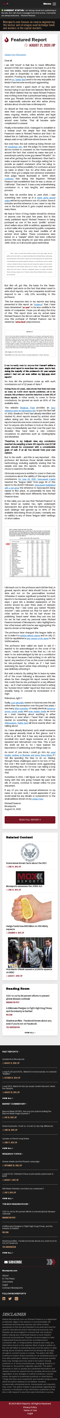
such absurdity (17, 703)
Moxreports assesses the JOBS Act (24, 886)
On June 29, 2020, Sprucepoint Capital (36, 479)
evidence (38, 304)
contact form (37, 799)
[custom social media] (16, 1299)
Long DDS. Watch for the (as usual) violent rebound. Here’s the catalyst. (28, 1087)
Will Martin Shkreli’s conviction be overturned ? (23, 1189)
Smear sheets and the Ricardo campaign (21, 1162)
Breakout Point (27, 408)
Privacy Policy (30, 1407)
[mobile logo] (5, 4)
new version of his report (38, 638)
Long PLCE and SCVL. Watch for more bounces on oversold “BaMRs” (29, 1073)
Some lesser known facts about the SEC (26, 863)
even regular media (37, 711)
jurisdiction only (15, 147)
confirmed (9, 179)
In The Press (8, 1279)
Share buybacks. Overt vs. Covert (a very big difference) (27, 1126)
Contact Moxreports (12, 1288)
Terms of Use (30, 1410)
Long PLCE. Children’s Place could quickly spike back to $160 (28, 1175)
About (5, 1276)
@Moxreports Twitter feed (16, 723)
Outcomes (7, 1282)
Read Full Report (29, 820)
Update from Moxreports (13, 1059)
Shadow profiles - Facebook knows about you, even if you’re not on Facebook (29, 1242)
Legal (5, 1285)
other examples (21, 708)
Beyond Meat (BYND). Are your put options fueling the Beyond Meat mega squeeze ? (26, 1112)
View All (30, 1033)
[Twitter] (11, 1299)
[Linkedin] (5, 1299)
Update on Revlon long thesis (15, 1139)
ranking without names (30, 635)
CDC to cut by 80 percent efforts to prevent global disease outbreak (28, 1213)
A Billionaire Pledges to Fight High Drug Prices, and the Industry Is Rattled (27, 1227)
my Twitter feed (19, 79)
